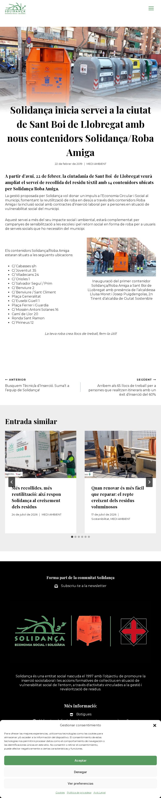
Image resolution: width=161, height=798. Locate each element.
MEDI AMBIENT (96, 163)
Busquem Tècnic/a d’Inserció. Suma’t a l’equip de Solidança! (37, 385)
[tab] (72, 537)
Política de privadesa (79, 792)
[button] (155, 725)
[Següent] (149, 482)
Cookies (60, 792)
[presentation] (40, 454)
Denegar (80, 772)
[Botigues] (80, 714)
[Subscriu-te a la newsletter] (80, 586)
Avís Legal (99, 792)
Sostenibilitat (100, 518)
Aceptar (81, 760)
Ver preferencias (80, 783)
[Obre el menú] (151, 8)
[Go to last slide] (11, 482)
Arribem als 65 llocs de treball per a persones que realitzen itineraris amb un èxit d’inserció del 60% (122, 387)
